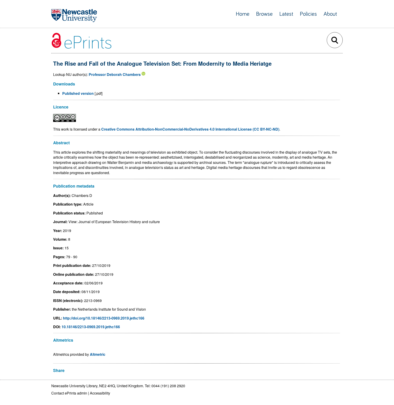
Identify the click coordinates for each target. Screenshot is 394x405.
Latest (286, 14)
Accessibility (100, 393)
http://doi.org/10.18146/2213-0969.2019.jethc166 (103, 318)
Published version (78, 93)
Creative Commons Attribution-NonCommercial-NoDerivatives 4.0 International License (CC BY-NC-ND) (190, 129)
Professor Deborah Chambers (115, 74)
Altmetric (97, 354)
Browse (264, 14)
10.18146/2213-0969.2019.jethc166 (91, 326)
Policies (308, 14)
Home (242, 14)
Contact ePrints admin (69, 393)
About (330, 14)
